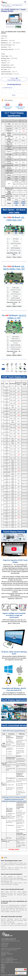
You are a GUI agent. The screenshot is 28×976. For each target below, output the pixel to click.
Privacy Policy (4, 944)
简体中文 (3, 967)
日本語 (2, 969)
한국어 (2, 970)
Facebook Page (5, 943)
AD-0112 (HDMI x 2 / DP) (16, 316)
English (2, 966)
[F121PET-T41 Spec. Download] (7, 104)
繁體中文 (3, 964)
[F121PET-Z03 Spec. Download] (20, 104)
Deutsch (3, 972)
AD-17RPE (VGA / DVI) (15, 218)
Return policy (4, 946)
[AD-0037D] (14, 278)
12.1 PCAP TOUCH (7, 6)
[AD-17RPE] (14, 229)
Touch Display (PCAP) (17, 5)
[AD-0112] (14, 327)
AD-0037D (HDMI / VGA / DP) (14, 267)
